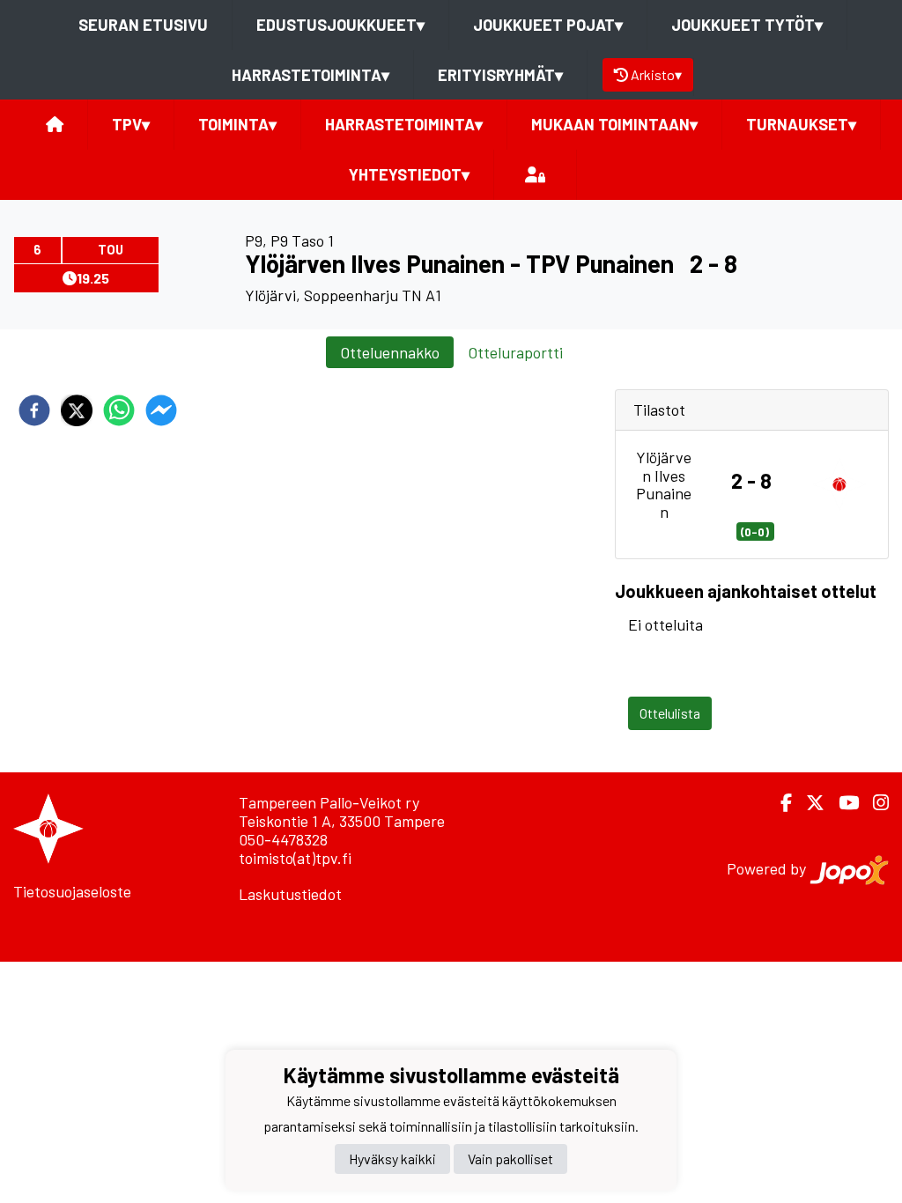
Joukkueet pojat (548, 24)
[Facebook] (779, 802)
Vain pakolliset (510, 1158)
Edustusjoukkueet (340, 24)
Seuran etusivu (143, 24)
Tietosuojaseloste (72, 891)
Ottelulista (670, 713)
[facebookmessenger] (161, 410)
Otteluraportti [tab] (515, 352)
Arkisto (656, 74)
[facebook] (34, 410)
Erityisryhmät (500, 75)
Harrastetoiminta (310, 75)
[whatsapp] (119, 410)
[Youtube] (841, 802)
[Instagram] (874, 802)
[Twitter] (808, 802)
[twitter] (76, 410)
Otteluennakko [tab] (390, 352)
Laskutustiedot (290, 894)
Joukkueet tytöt (747, 24)
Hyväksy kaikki (392, 1158)
